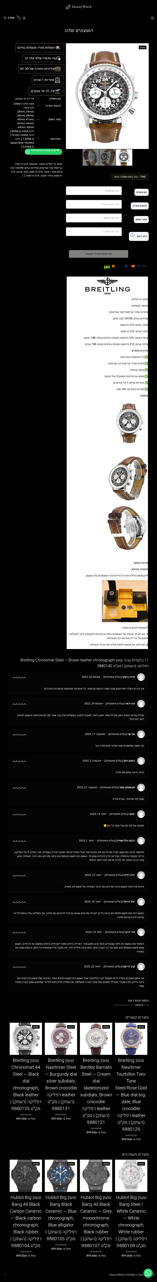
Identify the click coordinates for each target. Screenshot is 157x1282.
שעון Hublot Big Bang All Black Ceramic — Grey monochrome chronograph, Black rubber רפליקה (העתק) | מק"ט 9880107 (96, 1221)
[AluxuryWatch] (78, 7)
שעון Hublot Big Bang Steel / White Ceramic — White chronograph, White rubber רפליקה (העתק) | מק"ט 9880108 (131, 1221)
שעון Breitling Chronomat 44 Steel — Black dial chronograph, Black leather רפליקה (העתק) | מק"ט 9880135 (25, 1084)
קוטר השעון (141, 219)
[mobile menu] (152, 18)
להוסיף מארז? (140, 206)
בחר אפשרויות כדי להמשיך (98, 254)
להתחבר (138, 1005)
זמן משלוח (141, 192)
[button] (148, 1273)
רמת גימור (138, 235)
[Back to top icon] (5, 1274)
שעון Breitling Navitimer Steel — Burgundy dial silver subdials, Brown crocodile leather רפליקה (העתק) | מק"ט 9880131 (61, 1084)
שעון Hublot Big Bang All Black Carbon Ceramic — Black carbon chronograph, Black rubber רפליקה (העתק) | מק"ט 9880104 (26, 1221)
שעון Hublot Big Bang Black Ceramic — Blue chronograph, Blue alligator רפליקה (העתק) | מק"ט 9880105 (61, 1218)
